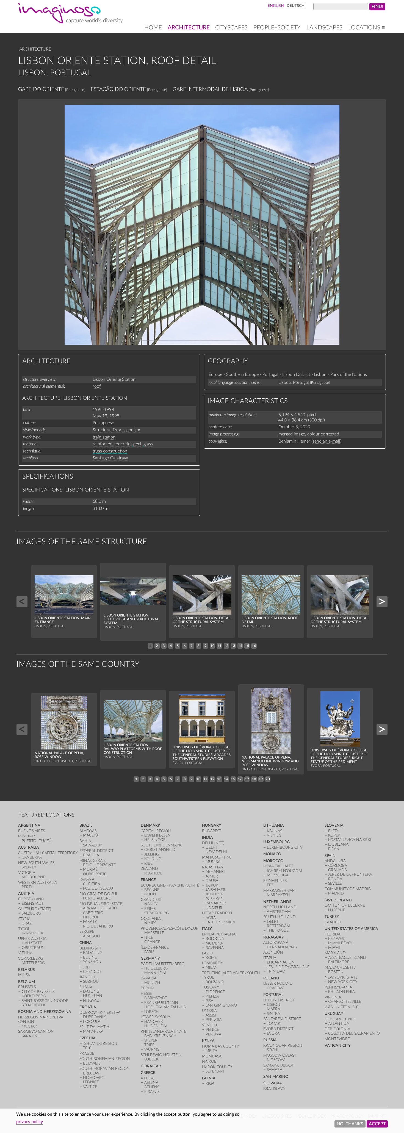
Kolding (152, 859)
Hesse (146, 994)
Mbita (211, 1051)
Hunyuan (92, 996)
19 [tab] (261, 779)
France (148, 880)
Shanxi (86, 987)
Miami (334, 948)
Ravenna (215, 948)
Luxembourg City (284, 847)
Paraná (86, 879)
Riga (210, 1083)
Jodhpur (215, 894)
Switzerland (338, 900)
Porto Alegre (97, 898)
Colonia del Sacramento (354, 1033)
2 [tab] (157, 646)
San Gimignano (221, 1005)
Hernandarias (282, 947)
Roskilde (153, 873)
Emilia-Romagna (219, 934)
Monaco (272, 854)
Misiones (27, 836)
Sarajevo (31, 1036)
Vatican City (338, 1045)
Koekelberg (34, 996)
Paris (149, 952)
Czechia (87, 1038)
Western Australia (37, 883)
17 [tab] (247, 779)
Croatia (87, 1007)
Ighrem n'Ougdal (285, 871)
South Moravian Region (104, 1069)
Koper (334, 835)
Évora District (278, 1029)
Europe (215, 374)
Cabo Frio (93, 913)
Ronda (335, 879)
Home (153, 27)
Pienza (212, 996)
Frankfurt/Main (161, 1003)
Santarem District (282, 1019)
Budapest (211, 831)
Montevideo (337, 1039)
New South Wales (36, 863)
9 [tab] (205, 646)
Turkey (332, 917)
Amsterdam (279, 912)
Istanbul (333, 922)
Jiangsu (87, 977)
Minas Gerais (92, 861)
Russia (270, 1040)
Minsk (24, 975)
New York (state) (342, 977)
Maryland (335, 953)
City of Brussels (38, 992)
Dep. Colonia (337, 1029)
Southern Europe (242, 374)
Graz (27, 923)
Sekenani (215, 1071)
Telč (87, 1048)
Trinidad (276, 971)
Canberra (32, 857)
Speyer (150, 1040)
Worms (151, 1049)
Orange (152, 942)
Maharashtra (216, 857)
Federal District (96, 851)
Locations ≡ (366, 27)
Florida (333, 934)
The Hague (278, 930)
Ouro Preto (95, 874)
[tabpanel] (64, 601)
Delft (272, 922)
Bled (333, 831)
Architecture (189, 27)
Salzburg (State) (34, 909)
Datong (91, 991)
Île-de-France (155, 947)
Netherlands (277, 902)
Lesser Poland (278, 983)
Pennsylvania (338, 987)
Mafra (273, 1009)
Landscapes (324, 27)
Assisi (211, 1015)
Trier (149, 1045)
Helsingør (155, 840)
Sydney (29, 867)
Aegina (151, 1083)
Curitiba (91, 884)
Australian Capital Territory (48, 853)
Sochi (272, 1050)
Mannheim (155, 973)
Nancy (150, 904)
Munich (152, 983)
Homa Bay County (220, 1046)
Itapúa (269, 958)
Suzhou (91, 981)
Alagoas (87, 831)
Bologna (215, 939)
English (276, 6)
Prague (86, 1053)
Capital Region (156, 831)
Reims (150, 909)
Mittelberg (33, 963)
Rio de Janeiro (98, 926)
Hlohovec (93, 1078)
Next (382, 601)
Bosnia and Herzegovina (44, 1012)
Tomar (273, 1023)
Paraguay (273, 937)
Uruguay (334, 1014)
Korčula (91, 1022)
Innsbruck (32, 933)
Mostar (29, 1026)
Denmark (150, 825)
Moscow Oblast (279, 1055)
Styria (24, 919)
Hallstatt (32, 943)
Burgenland (31, 899)
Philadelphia (341, 992)
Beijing (90, 957)
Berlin (147, 988)
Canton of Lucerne (345, 905)
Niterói (90, 917)
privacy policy (29, 1122)
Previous (21, 601)
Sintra (273, 1014)
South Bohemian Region (104, 1059)
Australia (28, 847)
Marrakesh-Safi (279, 890)
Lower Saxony (155, 1017)
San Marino (275, 1076)
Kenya (208, 1041)
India (207, 837)
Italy (207, 929)
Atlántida (338, 1023)
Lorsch (151, 1012)
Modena (214, 943)
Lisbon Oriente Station (114, 379)
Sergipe (86, 931)
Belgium (26, 982)
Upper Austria (32, 939)
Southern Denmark (161, 845)
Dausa (212, 881)
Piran (333, 849)
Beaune (151, 890)
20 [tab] (267, 779)
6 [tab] (185, 646)
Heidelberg (156, 968)
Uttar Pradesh (217, 913)
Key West (337, 939)
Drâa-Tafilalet (278, 866)
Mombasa (212, 1056)
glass (148, 444)
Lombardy (212, 963)
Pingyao (91, 1000)
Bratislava (274, 1089)
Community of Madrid (348, 889)
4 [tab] (171, 646)
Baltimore (338, 962)
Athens (151, 1087)
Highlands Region (98, 1044)
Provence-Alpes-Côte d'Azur (169, 928)
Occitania (151, 919)
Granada (337, 870)
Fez (270, 885)
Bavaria (148, 978)
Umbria (209, 1011)
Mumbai (214, 862)
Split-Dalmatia (94, 1027)
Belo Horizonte (99, 865)
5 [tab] (178, 646)
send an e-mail (326, 441)
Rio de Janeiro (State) (101, 904)
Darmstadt (155, 998)
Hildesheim (155, 1026)
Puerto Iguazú (36, 841)
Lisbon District (296, 374)
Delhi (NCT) (213, 843)
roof (97, 386)
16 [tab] (254, 646)
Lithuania (273, 825)
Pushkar (214, 899)
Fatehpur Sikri (220, 922)
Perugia (214, 1020)
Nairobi (210, 1061)
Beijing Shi (90, 948)
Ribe (148, 863)
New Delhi (216, 852)
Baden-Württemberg (162, 964)
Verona (213, 1034)
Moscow (276, 1060)
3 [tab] (164, 646)
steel (136, 444)
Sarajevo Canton (36, 1031)
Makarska (93, 1031)
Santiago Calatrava (110, 458)
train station (104, 437)
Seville (335, 883)
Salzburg (31, 913)
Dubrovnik (94, 1017)
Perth (28, 887)
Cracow (275, 988)
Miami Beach (341, 943)
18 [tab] (254, 779)
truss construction (110, 451)
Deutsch (296, 6)
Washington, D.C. (342, 1007)
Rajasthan (213, 867)
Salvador (92, 845)
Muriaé (90, 869)
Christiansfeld (159, 850)
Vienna (25, 953)
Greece (148, 1073)
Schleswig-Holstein (161, 1055)
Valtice (90, 1087)
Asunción (273, 952)
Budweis (91, 1063)
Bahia (85, 841)
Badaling (92, 953)
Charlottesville (344, 1001)
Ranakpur (216, 903)
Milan (212, 967)
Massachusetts (340, 967)
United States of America (351, 929)
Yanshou (92, 962)
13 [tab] (233, 646)
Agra (211, 918)
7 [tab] (191, 646)
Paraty (90, 922)
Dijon (150, 894)
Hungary (211, 825)
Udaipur (214, 908)
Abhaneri (215, 872)
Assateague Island (347, 958)
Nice (148, 937)
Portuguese (103, 423)
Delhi (211, 847)
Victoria (26, 873)
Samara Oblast (278, 1065)
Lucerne (336, 910)
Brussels (27, 987)
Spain (330, 856)
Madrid (336, 893)
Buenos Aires (31, 831)
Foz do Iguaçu (98, 888)
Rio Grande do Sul (98, 894)
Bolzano (215, 982)
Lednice (91, 1082)
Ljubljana (338, 844)
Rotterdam (278, 926)
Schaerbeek (34, 1005)
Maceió (90, 835)
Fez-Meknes (275, 881)
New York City (342, 982)
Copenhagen (157, 835)
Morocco (273, 861)
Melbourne (33, 877)
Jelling (151, 854)
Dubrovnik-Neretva (99, 1012)
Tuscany (210, 987)
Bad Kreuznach (160, 1036)
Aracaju (91, 936)
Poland (271, 978)
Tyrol (24, 929)
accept (377, 1124)
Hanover (153, 1022)
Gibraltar (151, 1066)
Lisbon (320, 374)
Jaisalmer (215, 890)
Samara (274, 1070)
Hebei (84, 967)
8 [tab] (198, 646)
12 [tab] (226, 646)
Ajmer (212, 876)
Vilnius (274, 835)
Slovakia (272, 1083)
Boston (336, 972)
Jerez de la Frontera (350, 874)
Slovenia (334, 825)
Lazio (207, 953)
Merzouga (277, 875)
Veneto (209, 1025)
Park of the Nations (348, 374)
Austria (26, 894)
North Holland (280, 907)
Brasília (91, 855)
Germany (150, 958)
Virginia (333, 997)
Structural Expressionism (116, 430)
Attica (147, 1078)
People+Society (277, 27)
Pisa (209, 1001)
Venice (212, 1030)
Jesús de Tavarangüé (288, 967)
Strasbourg (156, 913)
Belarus (26, 970)
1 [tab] (150, 646)
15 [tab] (247, 646)
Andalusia (335, 861)
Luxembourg (276, 842)
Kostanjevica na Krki (349, 840)
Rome (211, 958)
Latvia (208, 1078)
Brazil (85, 825)
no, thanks (350, 1124)
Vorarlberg (30, 958)
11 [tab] (219, 646)
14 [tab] (240, 646)
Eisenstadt (32, 903)
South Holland (279, 917)
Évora (273, 1033)
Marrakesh (278, 895)
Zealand (149, 869)
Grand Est (151, 900)
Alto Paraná (275, 942)
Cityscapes (231, 27)
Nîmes (150, 923)
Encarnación (281, 962)
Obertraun (33, 948)
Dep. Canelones (340, 1019)
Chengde (92, 972)
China (85, 943)
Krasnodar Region (282, 1045)
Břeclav (91, 1073)
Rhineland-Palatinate (163, 1031)
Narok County (217, 1067)
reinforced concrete (111, 444)
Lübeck (151, 1059)
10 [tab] (212, 646)
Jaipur (212, 885)
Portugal (270, 374)
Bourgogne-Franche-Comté (170, 885)
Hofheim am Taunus (165, 1007)
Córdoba (337, 865)
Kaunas (274, 831)
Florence (215, 992)
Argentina (29, 825)
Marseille (154, 933)
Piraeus (151, 1092)
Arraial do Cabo (100, 908)
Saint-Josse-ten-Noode (45, 1001)
